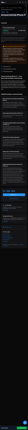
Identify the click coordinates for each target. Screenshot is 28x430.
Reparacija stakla (6, 235)
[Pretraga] (17, 2)
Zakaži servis (13, 194)
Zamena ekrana (6, 234)
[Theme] (23, 2)
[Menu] (25, 2)
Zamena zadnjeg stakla (8, 237)
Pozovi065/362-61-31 (14, 198)
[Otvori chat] (25, 423)
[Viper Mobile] (3, 2)
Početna (3, 7)
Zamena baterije (13, 7)
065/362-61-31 (23, 428)
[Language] (20, 2)
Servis (7, 7)
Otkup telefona (6, 239)
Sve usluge (5, 241)
